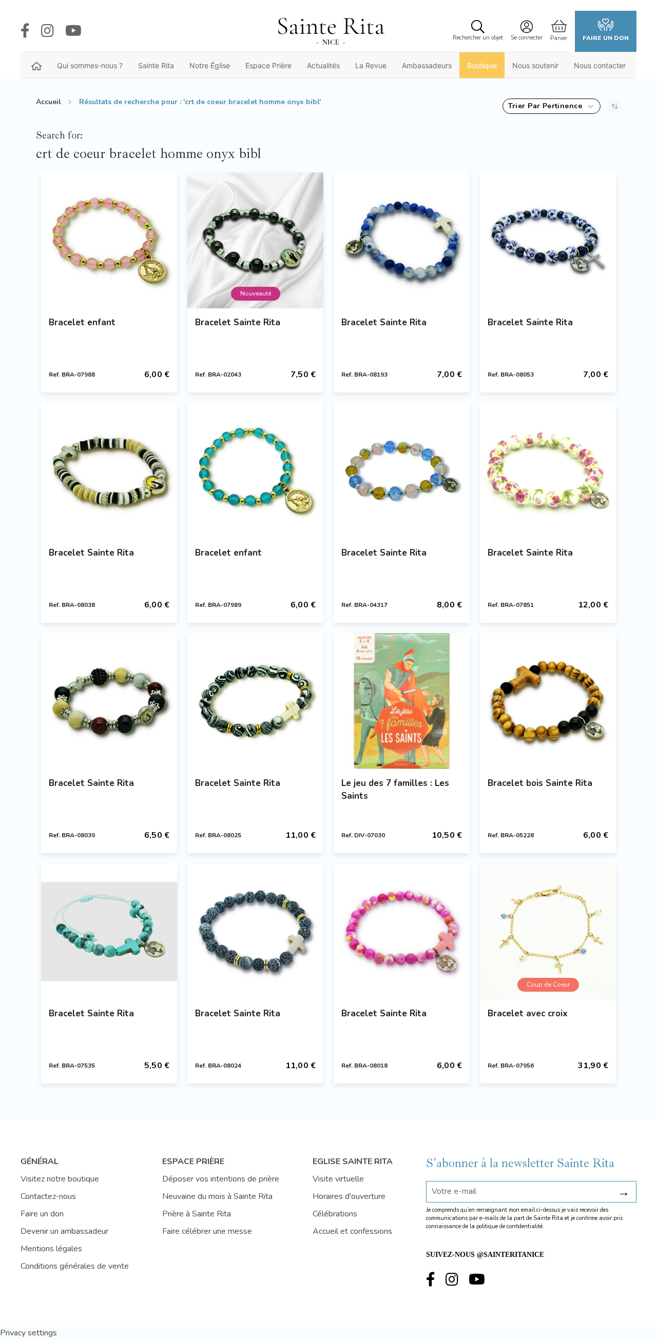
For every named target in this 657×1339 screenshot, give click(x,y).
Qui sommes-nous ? (90, 65)
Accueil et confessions (352, 1231)
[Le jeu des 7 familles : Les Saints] (402, 701)
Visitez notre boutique (60, 1179)
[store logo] (330, 31)
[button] (552, 106)
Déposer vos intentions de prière (220, 1179)
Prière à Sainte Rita (196, 1213)
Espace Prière (268, 65)
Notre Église (209, 65)
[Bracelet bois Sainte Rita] (548, 701)
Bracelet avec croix (528, 1013)
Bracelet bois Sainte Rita (540, 783)
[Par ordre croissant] (614, 106)
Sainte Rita (156, 65)
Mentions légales (51, 1248)
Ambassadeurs (427, 65)
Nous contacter (600, 65)
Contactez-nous (48, 1196)
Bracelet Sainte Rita (237, 322)
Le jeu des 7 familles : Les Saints (395, 789)
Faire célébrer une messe (207, 1231)
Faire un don (606, 38)
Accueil (48, 102)
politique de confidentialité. (510, 1226)
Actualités (323, 65)
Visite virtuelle (338, 1179)
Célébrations (335, 1213)
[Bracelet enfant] (109, 240)
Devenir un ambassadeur (64, 1231)
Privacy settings (28, 1332)
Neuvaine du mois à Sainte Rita (217, 1196)
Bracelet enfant (82, 322)
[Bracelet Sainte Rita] (402, 240)
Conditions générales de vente (75, 1266)
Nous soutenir (535, 65)
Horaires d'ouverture (349, 1196)
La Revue (371, 65)
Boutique (482, 65)
